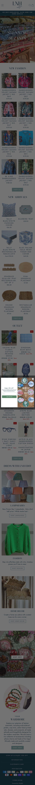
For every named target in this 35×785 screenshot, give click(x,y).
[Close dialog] (33, 379)
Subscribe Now (9, 396)
